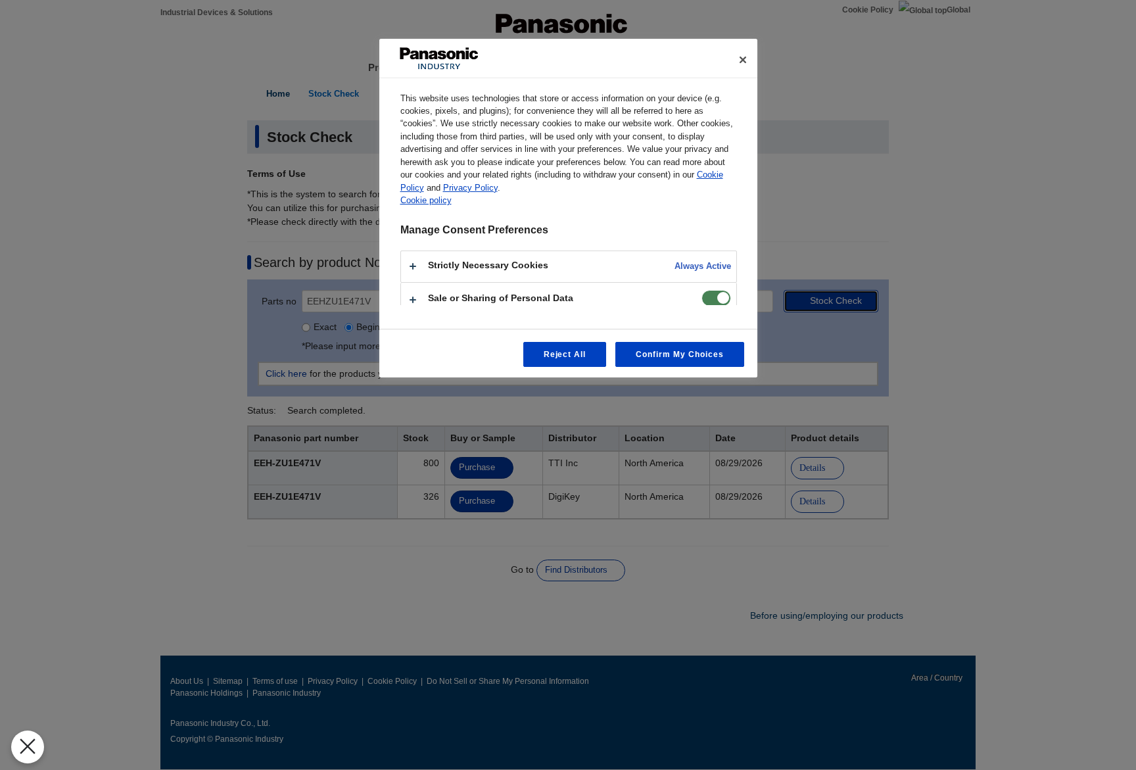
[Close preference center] (742, 59)
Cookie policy (426, 200)
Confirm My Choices (679, 354)
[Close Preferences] (27, 747)
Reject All (565, 354)
